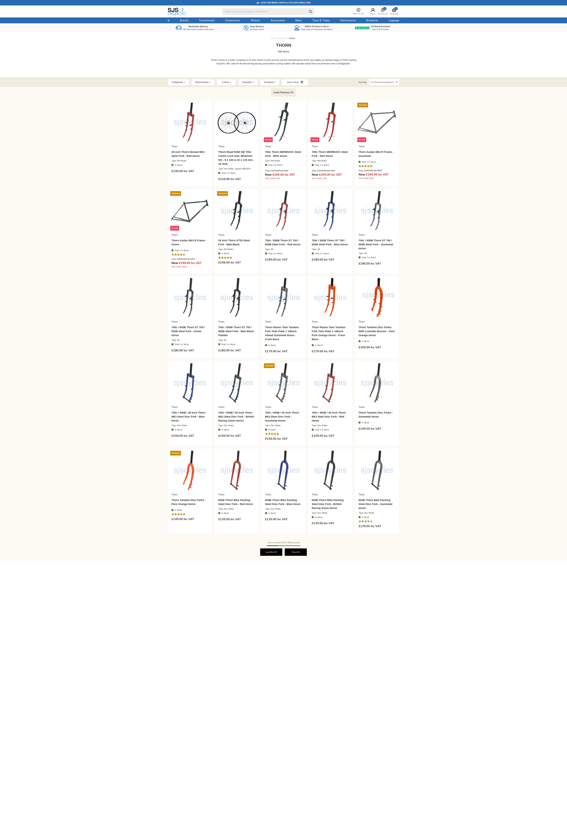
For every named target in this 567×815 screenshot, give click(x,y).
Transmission (207, 20)
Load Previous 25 (283, 92)
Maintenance (348, 20)
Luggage (393, 20)
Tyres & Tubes (321, 20)
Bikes (298, 20)
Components (232, 20)
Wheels (255, 20)
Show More (293, 82)
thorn (292, 38)
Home (273, 38)
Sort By (363, 82)
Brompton (372, 20)
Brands (282, 38)
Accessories (278, 20)
